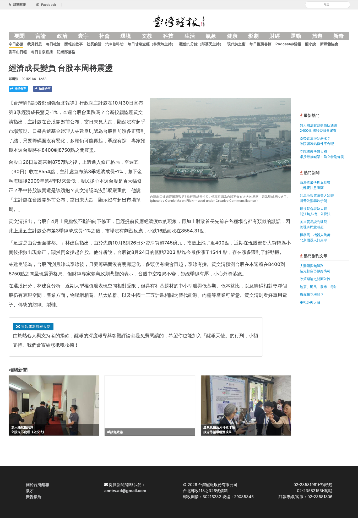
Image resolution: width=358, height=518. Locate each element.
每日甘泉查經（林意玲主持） (151, 44)
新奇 (338, 36)
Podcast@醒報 (288, 44)
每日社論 (53, 44)
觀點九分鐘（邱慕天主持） (201, 44)
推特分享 (20, 88)
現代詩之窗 (236, 44)
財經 (274, 36)
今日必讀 (16, 44)
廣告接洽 (33, 496)
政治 (62, 36)
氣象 (211, 36)
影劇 (253, 36)
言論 (40, 36)
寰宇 (83, 36)
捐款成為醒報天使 (35, 326)
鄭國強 (13, 79)
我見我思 (34, 44)
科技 (168, 36)
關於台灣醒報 (37, 484)
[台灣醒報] (179, 21)
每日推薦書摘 (260, 44)
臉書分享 (44, 88)
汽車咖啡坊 (114, 44)
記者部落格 (66, 52)
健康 (232, 36)
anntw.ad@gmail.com (125, 490)
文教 (147, 36)
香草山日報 (18, 52)
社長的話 (94, 44)
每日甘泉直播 (42, 52)
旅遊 (317, 36)
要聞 (19, 36)
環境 (126, 36)
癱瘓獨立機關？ (312, 294)
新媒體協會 (329, 44)
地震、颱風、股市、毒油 (318, 287)
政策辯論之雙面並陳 (315, 279)
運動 (296, 36)
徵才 (30, 490)
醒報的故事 (73, 44)
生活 (190, 36)
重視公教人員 (310, 302)
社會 (104, 36)
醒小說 (310, 44)
